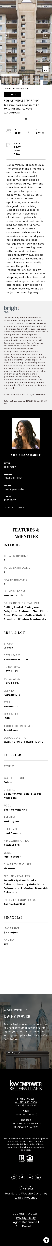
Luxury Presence (26, 1197)
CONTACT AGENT (15, 507)
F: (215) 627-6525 (26, 1105)
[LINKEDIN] (38, 1177)
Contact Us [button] (13, 1053)
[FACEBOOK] (22, 1177)
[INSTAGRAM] (14, 1177)
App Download (26, 1226)
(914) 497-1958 (13, 478)
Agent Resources (25, 1222)
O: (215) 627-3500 (26, 1102)
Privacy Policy (26, 1218)
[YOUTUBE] (30, 1177)
